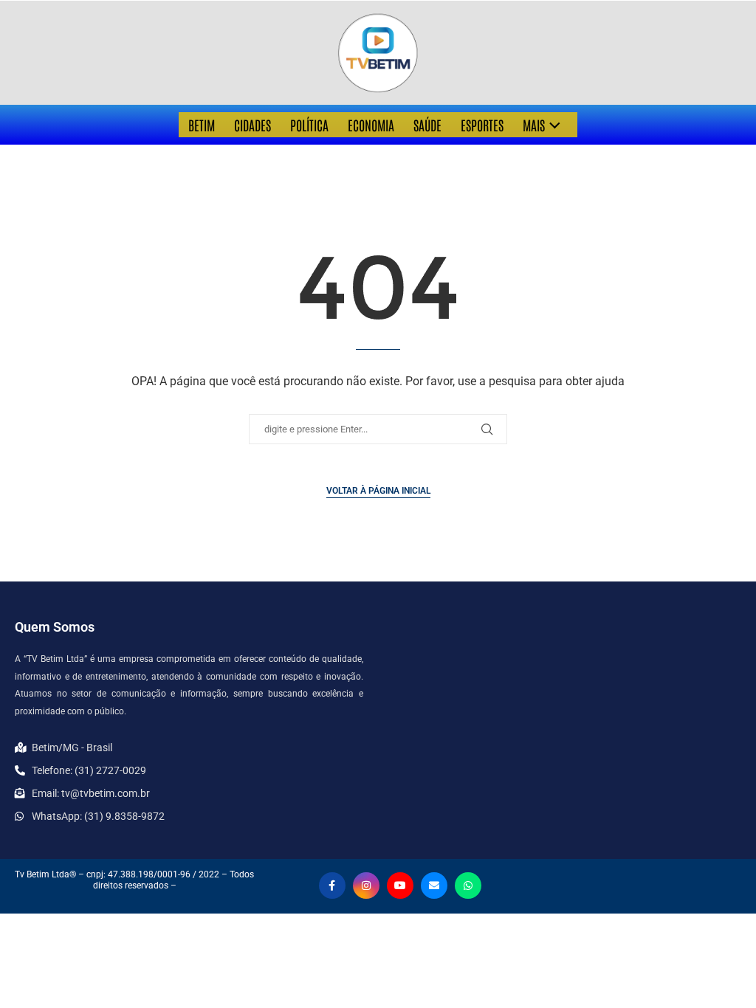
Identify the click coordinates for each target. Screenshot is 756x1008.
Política (309, 125)
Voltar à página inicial (378, 491)
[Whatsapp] (468, 885)
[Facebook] (332, 885)
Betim (201, 125)
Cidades (252, 125)
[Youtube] (400, 885)
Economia (371, 125)
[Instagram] (366, 885)
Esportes (482, 125)
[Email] (434, 885)
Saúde (427, 125)
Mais (534, 125)
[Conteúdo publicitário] (377, 53)
